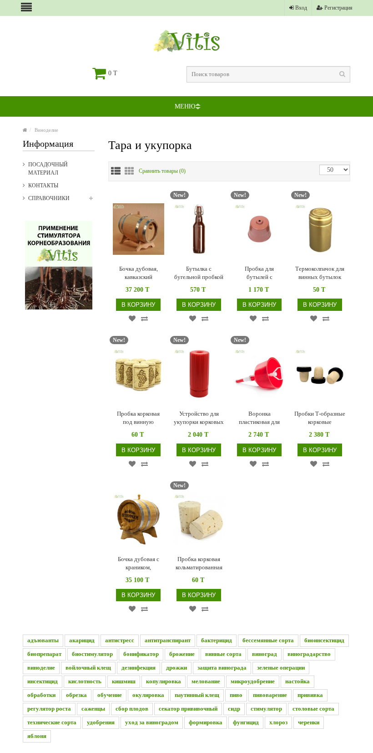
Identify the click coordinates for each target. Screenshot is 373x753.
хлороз (278, 722)
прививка (310, 694)
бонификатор (141, 653)
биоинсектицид (324, 640)
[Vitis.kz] (25, 130)
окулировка (148, 694)
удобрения (101, 722)
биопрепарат (44, 653)
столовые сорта (313, 708)
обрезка (76, 694)
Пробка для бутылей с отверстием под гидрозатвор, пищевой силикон (259, 273)
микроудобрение (253, 681)
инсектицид (42, 681)
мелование (206, 681)
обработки (41, 694)
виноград (264, 653)
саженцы (93, 708)
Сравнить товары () (162, 171)
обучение (109, 694)
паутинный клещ (197, 694)
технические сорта (51, 722)
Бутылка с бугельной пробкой (198, 272)
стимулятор (266, 708)
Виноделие (46, 130)
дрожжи (176, 667)
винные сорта (223, 653)
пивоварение (270, 694)
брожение (182, 653)
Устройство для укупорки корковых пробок (199, 418)
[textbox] (268, 74)
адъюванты (43, 640)
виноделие (41, 667)
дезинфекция (138, 667)
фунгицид (246, 722)
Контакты (43, 185)
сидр (234, 708)
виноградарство (309, 653)
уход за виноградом (151, 722)
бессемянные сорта (268, 640)
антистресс (119, 640)
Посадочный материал (48, 168)
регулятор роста (49, 708)
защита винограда (222, 667)
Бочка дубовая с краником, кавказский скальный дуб (138, 564)
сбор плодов (132, 708)
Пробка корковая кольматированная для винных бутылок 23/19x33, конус (199, 564)
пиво (236, 694)
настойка (297, 681)
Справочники (49, 198)
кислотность (84, 681)
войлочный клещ (88, 667)
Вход (300, 8)
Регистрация (338, 8)
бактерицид (216, 640)
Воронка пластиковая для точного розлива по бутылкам (259, 418)
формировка (205, 722)
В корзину (138, 304)
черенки (308, 722)
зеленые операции (281, 667)
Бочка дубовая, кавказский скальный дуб (138, 273)
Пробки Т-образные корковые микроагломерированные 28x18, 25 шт (320, 418)
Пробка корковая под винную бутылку (138, 418)
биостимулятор (92, 653)
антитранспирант (168, 640)
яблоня (36, 735)
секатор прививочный (188, 708)
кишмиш (124, 681)
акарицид (82, 640)
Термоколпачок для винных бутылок (319, 272)
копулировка (163, 681)
